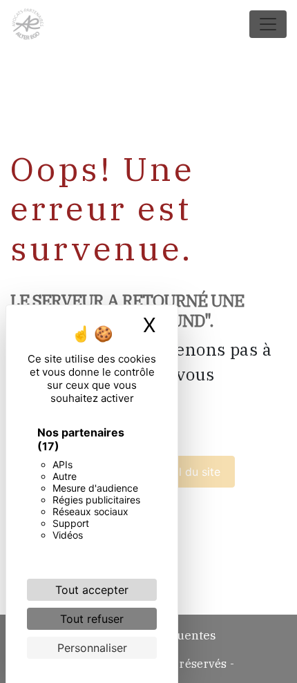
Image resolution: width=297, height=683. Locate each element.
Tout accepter (91, 590)
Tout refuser (92, 619)
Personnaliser (92, 648)
